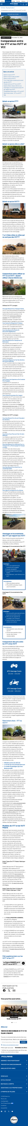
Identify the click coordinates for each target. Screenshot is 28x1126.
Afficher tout (4, 1027)
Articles (3, 7)
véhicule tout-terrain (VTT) (11, 120)
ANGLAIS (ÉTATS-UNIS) (8, 1068)
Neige (13, 1)
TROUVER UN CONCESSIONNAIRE (11, 1064)
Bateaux (23, 1)
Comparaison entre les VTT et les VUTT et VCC (13, 10)
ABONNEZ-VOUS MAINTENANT (10, 1060)
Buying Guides (10, 7)
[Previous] (3, 1011)
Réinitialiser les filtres (21, 1047)
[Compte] (23, 4)
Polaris (2, 1)
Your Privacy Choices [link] (6, 1103)
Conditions (3, 1105)
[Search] (21, 4)
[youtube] (12, 1111)
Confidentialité (4, 1101)
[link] (14, 1076)
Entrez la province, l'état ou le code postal (14, 1039)
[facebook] (1, 1111)
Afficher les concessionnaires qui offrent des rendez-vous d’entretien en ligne (14, 1051)
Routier (18, 1)
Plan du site (3, 1098)
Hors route (8, 1)
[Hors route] (14, 4)
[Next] (24, 1011)
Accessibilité (4, 1108)
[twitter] (8, 1111)
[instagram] (5, 1111)
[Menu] (1, 4)
